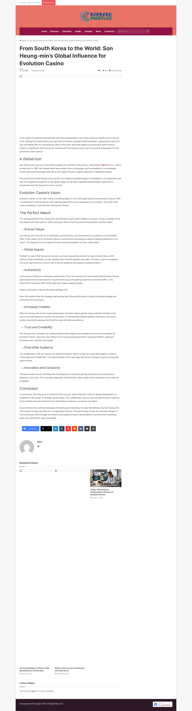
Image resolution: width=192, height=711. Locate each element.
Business (55, 31)
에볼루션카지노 (108, 165)
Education (67, 31)
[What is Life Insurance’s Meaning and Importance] (70, 567)
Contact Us (109, 31)
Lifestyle (88, 31)
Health (78, 31)
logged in (34, 691)
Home (44, 31)
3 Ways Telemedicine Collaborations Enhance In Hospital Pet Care (102, 492)
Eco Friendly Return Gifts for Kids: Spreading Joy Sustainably (35, 669)
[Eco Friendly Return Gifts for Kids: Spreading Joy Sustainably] (35, 567)
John (26, 71)
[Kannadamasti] (96, 16)
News (98, 31)
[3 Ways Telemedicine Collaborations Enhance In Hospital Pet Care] (105, 478)
